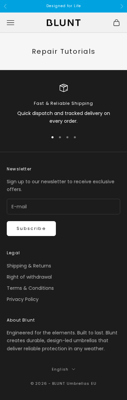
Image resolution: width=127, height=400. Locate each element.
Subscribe (31, 228)
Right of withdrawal (29, 277)
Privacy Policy (23, 299)
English (60, 369)
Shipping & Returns (29, 265)
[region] (63, 104)
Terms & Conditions (30, 288)
